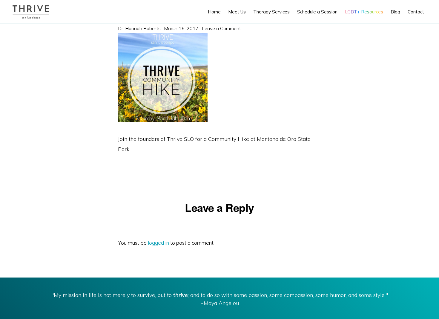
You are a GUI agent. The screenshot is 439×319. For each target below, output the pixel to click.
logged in (158, 243)
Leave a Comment (221, 28)
